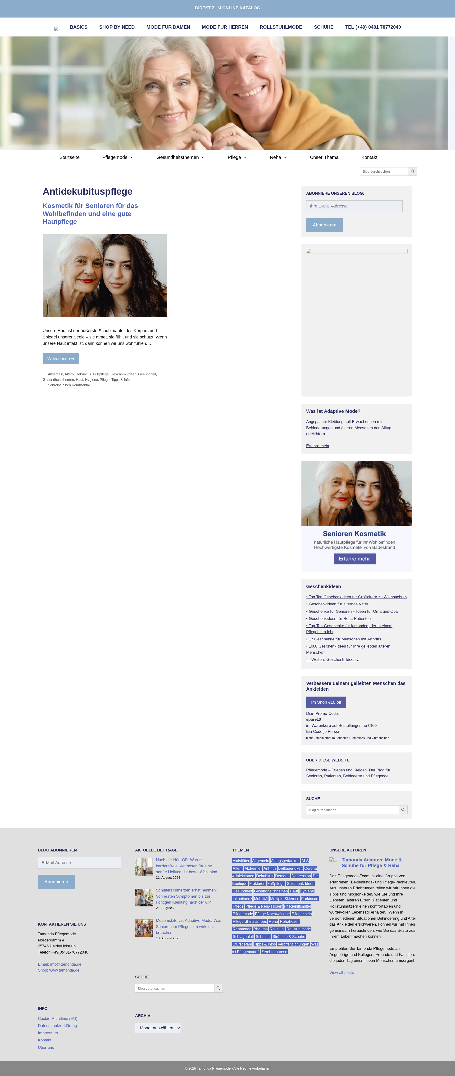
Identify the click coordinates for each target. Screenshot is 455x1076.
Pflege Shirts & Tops (250, 921)
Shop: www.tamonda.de (58, 970)
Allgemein (55, 374)
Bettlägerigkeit (290, 868)
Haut (79, 380)
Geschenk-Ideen (123, 374)
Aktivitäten (241, 861)
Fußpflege (101, 374)
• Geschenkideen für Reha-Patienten (338, 618)
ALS (305, 861)
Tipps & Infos (121, 380)
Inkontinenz (242, 898)
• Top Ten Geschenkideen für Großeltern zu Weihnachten (356, 597)
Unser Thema (324, 157)
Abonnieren (325, 224)
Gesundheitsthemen (177, 157)
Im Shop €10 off (326, 702)
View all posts (341, 972)
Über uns (46, 1047)
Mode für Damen (168, 27)
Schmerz (263, 936)
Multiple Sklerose (284, 898)
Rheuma (260, 929)
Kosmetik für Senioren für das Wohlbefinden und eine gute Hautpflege (90, 213)
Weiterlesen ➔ (61, 358)
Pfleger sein (302, 914)
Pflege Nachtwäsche (272, 914)
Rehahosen (290, 921)
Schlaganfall (243, 936)
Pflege (234, 157)
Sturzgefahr (242, 944)
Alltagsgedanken (285, 861)
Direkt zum (227, 7)
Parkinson (309, 898)
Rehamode (242, 929)
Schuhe (323, 27)
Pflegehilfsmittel (297, 906)
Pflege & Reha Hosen (264, 906)
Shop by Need (117, 27)
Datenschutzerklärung (57, 1025)
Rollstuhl (277, 929)
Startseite (69, 157)
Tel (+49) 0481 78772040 (373, 27)
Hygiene (91, 380)
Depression (301, 876)
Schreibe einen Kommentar (69, 385)
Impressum (48, 1033)
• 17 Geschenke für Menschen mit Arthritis (343, 639)
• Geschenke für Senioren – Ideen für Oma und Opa (352, 611)
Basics (78, 27)
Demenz (282, 876)
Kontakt (369, 157)
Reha (275, 157)
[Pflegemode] (227, 93)
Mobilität (261, 898)
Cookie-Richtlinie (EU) (57, 1018)
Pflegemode (114, 157)
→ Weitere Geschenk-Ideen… (332, 659)
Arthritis (270, 868)
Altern (69, 374)
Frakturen (257, 883)
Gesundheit (147, 374)
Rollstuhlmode (281, 27)
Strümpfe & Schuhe (289, 936)
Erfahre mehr (317, 446)
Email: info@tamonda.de (59, 964)
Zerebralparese (274, 952)
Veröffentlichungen (293, 944)
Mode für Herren (225, 27)
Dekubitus (83, 374)
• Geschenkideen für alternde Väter (337, 604)
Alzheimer (253, 868)
